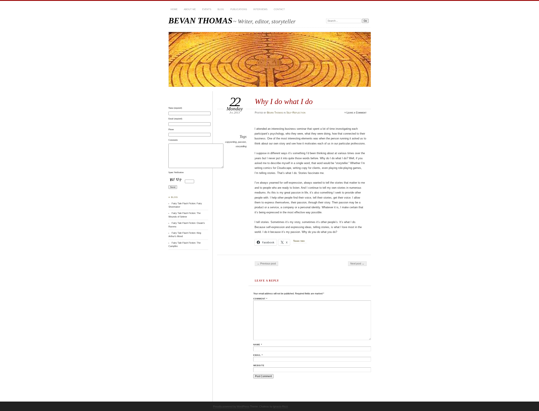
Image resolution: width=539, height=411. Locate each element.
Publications (238, 9)
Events (206, 9)
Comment (260, 299)
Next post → (357, 263)
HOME (174, 9)
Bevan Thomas (275, 112)
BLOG (220, 9)
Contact (279, 9)
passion (242, 142)
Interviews (260, 9)
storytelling (241, 146)
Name (257, 344)
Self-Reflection (296, 112)
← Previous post (266, 263)
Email (258, 355)
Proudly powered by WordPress (231, 406)
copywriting (231, 142)
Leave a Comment (357, 112)
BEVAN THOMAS (200, 20)
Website (258, 365)
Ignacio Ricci (280, 406)
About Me (190, 9)
